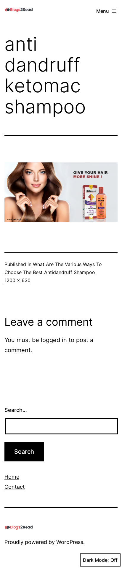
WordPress (69, 542)
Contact (14, 487)
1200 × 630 (17, 280)
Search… (15, 410)
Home (11, 477)
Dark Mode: (96, 560)
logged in (54, 340)
